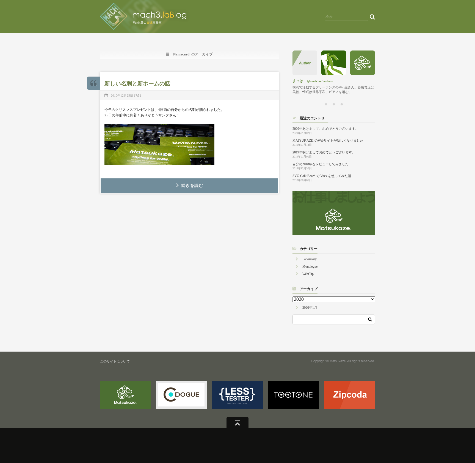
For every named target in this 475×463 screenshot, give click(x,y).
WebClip (308, 274)
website (328, 81)
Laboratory (309, 259)
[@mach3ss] (333, 73)
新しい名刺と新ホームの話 (137, 83)
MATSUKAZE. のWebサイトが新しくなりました (327, 140)
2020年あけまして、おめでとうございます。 (325, 129)
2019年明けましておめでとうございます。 (323, 152)
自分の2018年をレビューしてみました (320, 164)
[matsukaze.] (362, 73)
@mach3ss (314, 81)
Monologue (309, 266)
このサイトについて (115, 361)
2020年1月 (309, 308)
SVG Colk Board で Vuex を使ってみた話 (321, 176)
